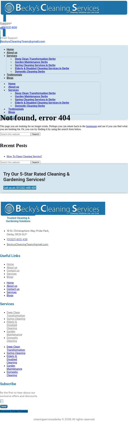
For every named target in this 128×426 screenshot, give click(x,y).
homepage (91, 126)
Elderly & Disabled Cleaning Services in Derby (42, 68)
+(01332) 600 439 (8, 28)
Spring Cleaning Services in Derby (35, 65)
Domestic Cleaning (12, 339)
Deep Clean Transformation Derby (35, 58)
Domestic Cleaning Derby (30, 71)
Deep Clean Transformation (16, 314)
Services (12, 55)
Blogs (10, 77)
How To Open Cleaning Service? (24, 156)
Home (10, 49)
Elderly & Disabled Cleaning (12, 325)
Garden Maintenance (14, 333)
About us (12, 52)
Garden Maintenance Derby (31, 62)
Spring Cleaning (16, 353)
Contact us (13, 289)
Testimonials (14, 74)
